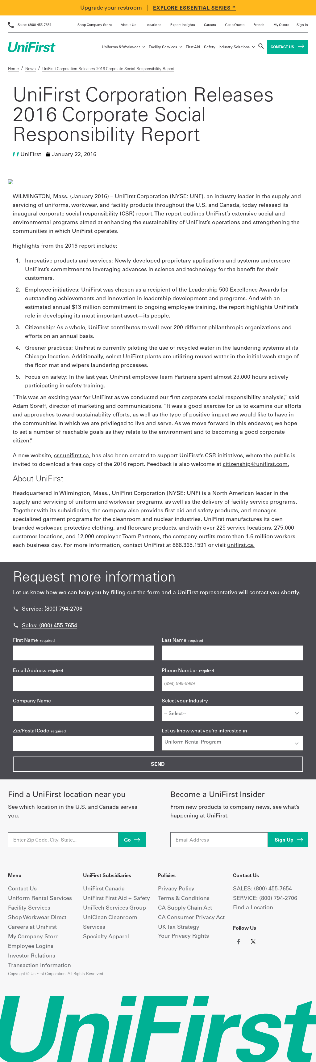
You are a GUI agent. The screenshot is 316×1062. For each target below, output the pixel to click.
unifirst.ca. (241, 544)
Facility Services (163, 47)
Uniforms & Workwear (121, 47)
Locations (153, 25)
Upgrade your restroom (111, 7)
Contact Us (283, 47)
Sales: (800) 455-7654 (49, 625)
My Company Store (33, 936)
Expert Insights (182, 25)
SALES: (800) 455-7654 (262, 888)
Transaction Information (39, 965)
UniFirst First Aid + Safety (116, 898)
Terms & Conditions (184, 898)
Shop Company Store (94, 25)
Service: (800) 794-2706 (52, 608)
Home (13, 68)
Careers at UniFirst (32, 926)
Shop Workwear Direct (37, 917)
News (30, 68)
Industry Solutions (234, 47)
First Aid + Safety (200, 47)
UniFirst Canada (104, 888)
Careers (210, 25)
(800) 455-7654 (34, 25)
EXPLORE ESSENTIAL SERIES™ (194, 8)
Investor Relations (31, 955)
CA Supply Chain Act (185, 907)
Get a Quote (234, 25)
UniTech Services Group (114, 907)
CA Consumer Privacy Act (191, 917)
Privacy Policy (176, 888)
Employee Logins (30, 945)
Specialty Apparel (106, 936)
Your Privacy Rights (183, 935)
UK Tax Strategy (178, 926)
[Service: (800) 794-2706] (16, 609)
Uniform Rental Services (40, 898)
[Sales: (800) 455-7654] (16, 625)
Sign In (302, 25)
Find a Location (253, 907)
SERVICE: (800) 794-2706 (265, 898)
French (258, 25)
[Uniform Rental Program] (232, 742)
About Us (128, 25)
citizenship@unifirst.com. (256, 463)
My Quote (281, 25)
